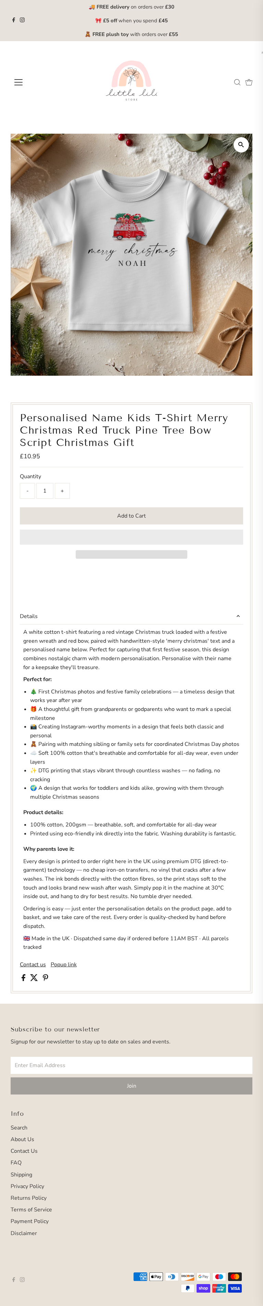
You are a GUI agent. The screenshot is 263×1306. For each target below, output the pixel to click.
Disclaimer (24, 1233)
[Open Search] (237, 82)
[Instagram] (22, 20)
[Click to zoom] (241, 145)
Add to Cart (131, 516)
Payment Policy (30, 1221)
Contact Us (24, 1151)
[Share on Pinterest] (45, 979)
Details (29, 616)
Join (131, 1086)
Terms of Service (31, 1209)
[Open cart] (249, 82)
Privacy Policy (27, 1186)
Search (19, 1128)
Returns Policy (29, 1198)
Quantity (30, 476)
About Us (22, 1139)
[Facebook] (14, 20)
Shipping (21, 1174)
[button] (131, 537)
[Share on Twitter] (34, 979)
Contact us (33, 964)
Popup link (64, 964)
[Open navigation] (39, 82)
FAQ (16, 1162)
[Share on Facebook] (24, 979)
